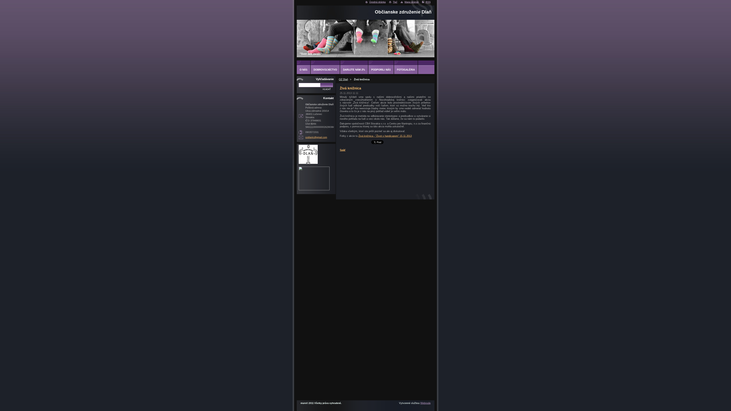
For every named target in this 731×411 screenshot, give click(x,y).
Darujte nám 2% (354, 69)
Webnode (425, 403)
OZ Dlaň (343, 79)
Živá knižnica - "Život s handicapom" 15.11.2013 (385, 136)
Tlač (395, 2)
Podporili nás (381, 69)
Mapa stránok (412, 2)
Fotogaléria (406, 69)
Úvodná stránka (377, 2)
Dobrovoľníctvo (325, 69)
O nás (303, 69)
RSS (428, 2)
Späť (343, 150)
